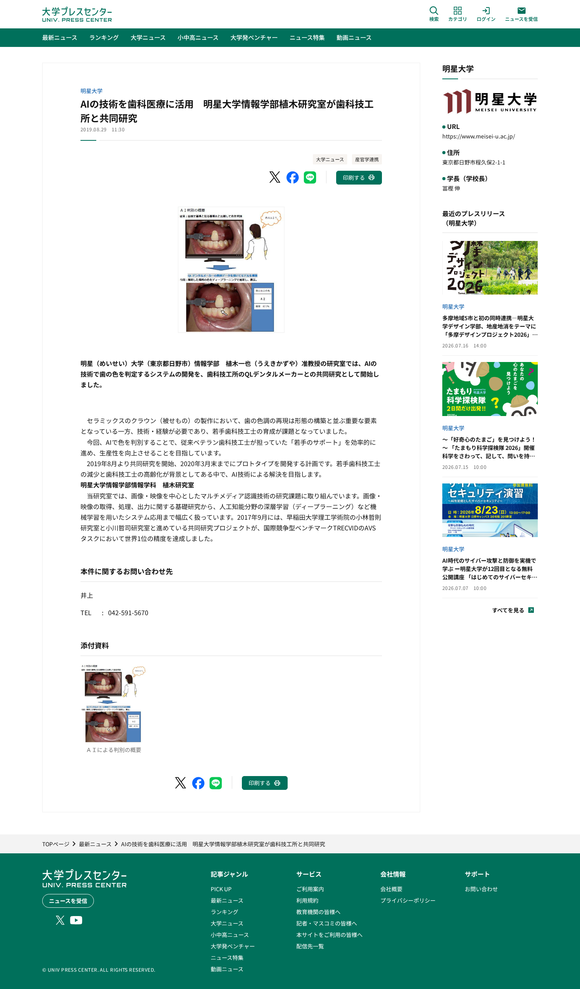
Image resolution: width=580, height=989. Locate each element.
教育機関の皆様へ (318, 912)
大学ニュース (330, 159)
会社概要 (391, 889)
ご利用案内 (310, 889)
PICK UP (221, 889)
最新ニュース (227, 900)
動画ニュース (227, 969)
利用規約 (307, 900)
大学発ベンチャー (233, 946)
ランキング (224, 912)
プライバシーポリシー (408, 900)
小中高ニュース (230, 935)
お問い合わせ (481, 889)
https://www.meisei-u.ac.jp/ (478, 136)
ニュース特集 (227, 957)
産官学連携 (367, 159)
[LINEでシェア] (310, 177)
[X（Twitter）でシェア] (275, 177)
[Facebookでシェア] (292, 177)
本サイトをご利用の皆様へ (329, 935)
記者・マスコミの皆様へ (326, 923)
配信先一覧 (310, 946)
